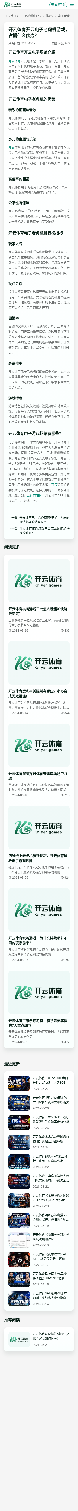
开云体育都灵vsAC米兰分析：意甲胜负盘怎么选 (50, 1159)
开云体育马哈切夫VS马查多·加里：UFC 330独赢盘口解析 (50, 1276)
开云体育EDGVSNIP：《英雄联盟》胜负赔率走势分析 (51, 1119)
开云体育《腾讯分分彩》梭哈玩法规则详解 (51, 1237)
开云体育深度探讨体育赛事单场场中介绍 (37, 776)
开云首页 (10, 16)
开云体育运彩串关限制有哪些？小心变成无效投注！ (37, 693)
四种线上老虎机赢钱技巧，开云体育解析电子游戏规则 (37, 858)
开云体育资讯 (28, 16)
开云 (11, 147)
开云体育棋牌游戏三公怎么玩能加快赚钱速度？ (44, 531)
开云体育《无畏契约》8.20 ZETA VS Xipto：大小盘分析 (51, 1198)
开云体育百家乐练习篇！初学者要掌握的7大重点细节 (37, 1023)
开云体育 (14, 61)
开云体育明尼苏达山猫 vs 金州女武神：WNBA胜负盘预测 (51, 1217)
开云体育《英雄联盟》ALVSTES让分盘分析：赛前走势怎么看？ (50, 1256)
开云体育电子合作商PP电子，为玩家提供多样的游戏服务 (44, 520)
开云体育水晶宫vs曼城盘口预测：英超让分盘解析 (51, 1139)
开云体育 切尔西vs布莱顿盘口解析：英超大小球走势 (51, 1100)
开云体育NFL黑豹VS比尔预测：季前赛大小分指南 (50, 1296)
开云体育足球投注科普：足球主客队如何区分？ (51, 1336)
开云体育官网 (33, 495)
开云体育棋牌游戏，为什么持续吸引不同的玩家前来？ (37, 940)
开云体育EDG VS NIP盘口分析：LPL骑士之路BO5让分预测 (50, 1080)
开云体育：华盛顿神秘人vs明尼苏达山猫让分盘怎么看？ (51, 1178)
